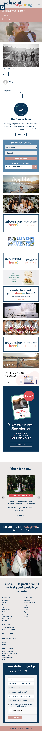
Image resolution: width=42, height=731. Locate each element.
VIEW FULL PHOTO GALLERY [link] (13, 96)
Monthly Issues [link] (28, 619)
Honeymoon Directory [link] (9, 629)
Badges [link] (4, 660)
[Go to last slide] (3, 497)
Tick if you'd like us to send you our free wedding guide (21, 705)
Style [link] (25, 612)
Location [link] (26, 609)
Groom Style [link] (6, 19)
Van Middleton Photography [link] (12, 92)
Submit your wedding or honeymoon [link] (9, 654)
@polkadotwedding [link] (21, 530)
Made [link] (4, 605)
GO (34, 167)
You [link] (3, 607)
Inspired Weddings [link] (29, 602)
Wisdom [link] (4, 602)
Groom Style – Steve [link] (11, 68)
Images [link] (26, 605)
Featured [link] (5, 600)
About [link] (4, 636)
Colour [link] (26, 607)
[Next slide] (38, 497)
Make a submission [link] (7, 651)
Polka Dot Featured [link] (21, 496)
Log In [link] (4, 644)
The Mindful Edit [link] (7, 616)
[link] (2, 7)
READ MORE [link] (21, 134)
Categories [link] (27, 600)
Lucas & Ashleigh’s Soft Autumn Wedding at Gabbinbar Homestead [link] (21, 503)
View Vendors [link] (21, 158)
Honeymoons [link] (6, 609)
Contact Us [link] (5, 642)
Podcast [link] (4, 612)
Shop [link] (3, 614)
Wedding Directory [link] (8, 627)
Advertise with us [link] (7, 657)
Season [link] (26, 616)
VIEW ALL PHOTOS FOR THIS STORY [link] (21, 74)
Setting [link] (26, 614)
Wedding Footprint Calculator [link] (8, 619)
